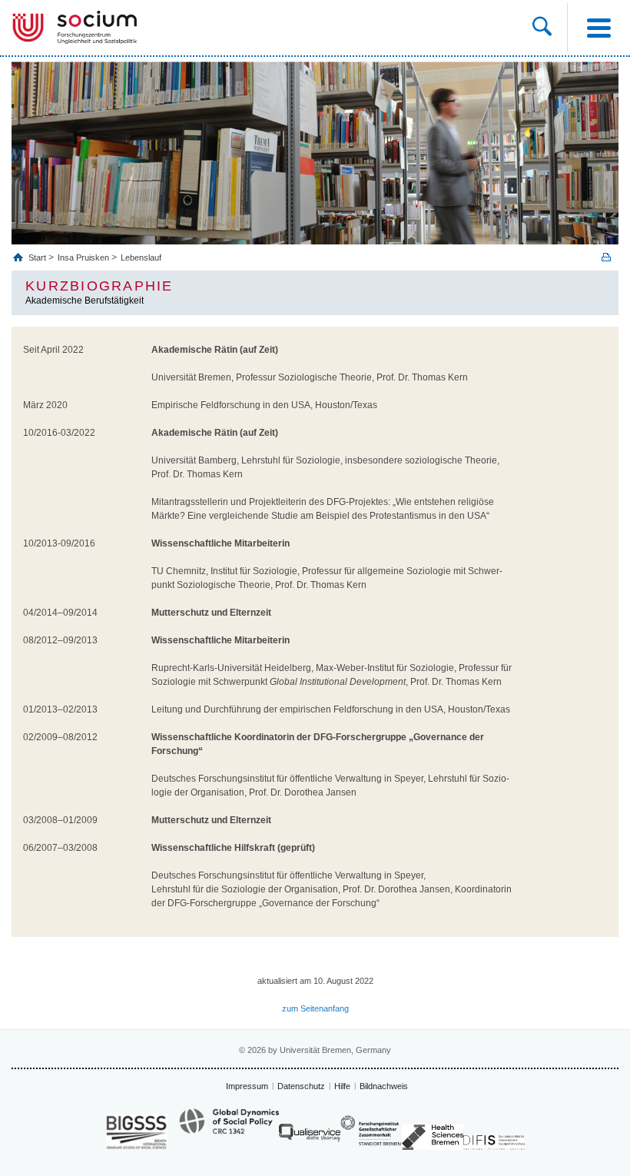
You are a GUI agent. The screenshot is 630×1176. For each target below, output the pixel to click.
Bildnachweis (384, 1086)
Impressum (247, 1086)
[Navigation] (598, 27)
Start (38, 257)
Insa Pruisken (83, 257)
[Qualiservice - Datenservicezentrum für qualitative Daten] (309, 1136)
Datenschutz (301, 1086)
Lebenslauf (141, 257)
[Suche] (542, 27)
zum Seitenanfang (315, 1008)
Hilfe (342, 1086)
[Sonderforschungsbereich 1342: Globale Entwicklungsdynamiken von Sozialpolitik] (229, 1128)
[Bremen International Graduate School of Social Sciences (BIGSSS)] (136, 1132)
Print (606, 257)
